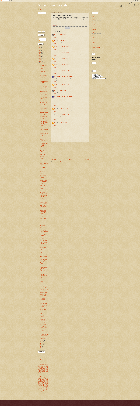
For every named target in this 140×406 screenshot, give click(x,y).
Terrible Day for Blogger (43, 286)
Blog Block (41, 63)
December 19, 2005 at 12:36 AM (63, 40)
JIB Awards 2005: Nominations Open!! (43, 226)
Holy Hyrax (40, 368)
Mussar (42, 381)
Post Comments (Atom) (59, 161)
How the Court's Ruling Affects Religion (43, 116)
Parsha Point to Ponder (44, 383)
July (41, 346)
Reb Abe (39, 386)
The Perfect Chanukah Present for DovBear (43, 200)
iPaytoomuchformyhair (96, 47)
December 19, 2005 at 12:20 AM (62, 34)
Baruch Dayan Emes (43, 94)
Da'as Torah (40, 360)
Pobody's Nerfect (45, 384)
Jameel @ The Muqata (58, 76)
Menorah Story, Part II (43, 90)
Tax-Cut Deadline (42, 252)
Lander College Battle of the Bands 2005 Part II (44, 106)
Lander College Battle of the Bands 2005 (44, 113)
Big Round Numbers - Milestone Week (43, 301)
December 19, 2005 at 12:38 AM (64, 46)
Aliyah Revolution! (43, 104)
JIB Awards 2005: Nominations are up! (43, 73)
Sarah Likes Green (96, 39)
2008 (40, 56)
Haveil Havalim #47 (43, 309)
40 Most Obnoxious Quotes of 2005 (43, 211)
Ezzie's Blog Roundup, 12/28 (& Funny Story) (44, 86)
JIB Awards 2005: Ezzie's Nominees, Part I (44, 206)
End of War (42, 118)
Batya (55, 34)
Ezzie (55, 40)
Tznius (42, 393)
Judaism (44, 376)
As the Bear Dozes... (43, 77)
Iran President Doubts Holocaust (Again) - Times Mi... (43, 203)
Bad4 (93, 16)
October (41, 341)
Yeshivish (46, 395)
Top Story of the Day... (43, 179)
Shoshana (44, 389)
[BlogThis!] (66, 28)
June (41, 347)
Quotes (44, 385)
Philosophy (39, 384)
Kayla (39, 377)
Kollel (47, 377)
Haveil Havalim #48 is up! (44, 227)
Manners (39, 379)
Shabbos (46, 388)
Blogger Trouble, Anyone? (44, 129)
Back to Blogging (42, 338)
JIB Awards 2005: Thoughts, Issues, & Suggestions (43, 193)
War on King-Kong (43, 175)
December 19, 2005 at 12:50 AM (64, 52)
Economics (40, 361)
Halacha (47, 366)
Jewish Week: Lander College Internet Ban (43, 181)
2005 (40, 61)
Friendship (40, 364)
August (41, 344)
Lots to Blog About (43, 135)
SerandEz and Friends (52, 5)
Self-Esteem (44, 387)
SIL (41, 386)
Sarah (45, 386)
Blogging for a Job (43, 158)
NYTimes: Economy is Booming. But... (43, 332)
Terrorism (42, 391)
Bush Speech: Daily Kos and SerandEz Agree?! (44, 335)
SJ (43, 386)
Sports (44, 390)
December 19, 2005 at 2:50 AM (64, 84)
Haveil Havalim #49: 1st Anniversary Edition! (44, 161)
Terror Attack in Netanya (44, 287)
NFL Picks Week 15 (43, 171)
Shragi (47, 389)
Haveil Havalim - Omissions (42, 155)
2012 (40, 50)
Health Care (46, 367)
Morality (44, 380)
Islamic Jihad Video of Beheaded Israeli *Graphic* (43, 330)
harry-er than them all (96, 45)
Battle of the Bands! (43, 114)
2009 (40, 55)
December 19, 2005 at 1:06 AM (64, 70)
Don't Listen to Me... (43, 152)
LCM (42, 378)
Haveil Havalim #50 (43, 110)
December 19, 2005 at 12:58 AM (64, 64)
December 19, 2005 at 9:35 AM (64, 114)
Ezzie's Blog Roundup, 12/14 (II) (43, 188)
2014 (40, 47)
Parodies (39, 383)
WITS (45, 393)
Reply (55, 37)
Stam (47, 390)
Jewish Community (43, 372)
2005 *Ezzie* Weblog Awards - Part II (43, 295)
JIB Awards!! (42, 251)
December (42, 62)
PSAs (43, 382)
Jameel (47, 371)
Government (40, 366)
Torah (39, 393)
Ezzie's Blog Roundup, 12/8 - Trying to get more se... (43, 260)
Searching (41, 159)
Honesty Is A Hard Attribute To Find (43, 265)
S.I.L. (93, 35)
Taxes (39, 391)
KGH (47, 376)
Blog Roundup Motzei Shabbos (43, 311)
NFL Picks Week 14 (43, 229)
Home (41, 9)
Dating (43, 360)
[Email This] (65, 28)
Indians (47, 370)
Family (47, 363)
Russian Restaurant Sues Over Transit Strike (44, 127)
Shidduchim (40, 389)
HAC (44, 366)
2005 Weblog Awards (43, 297)
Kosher (39, 378)
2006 (40, 59)
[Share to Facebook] (68, 28)
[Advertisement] (70, 150)
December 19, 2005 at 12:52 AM (64, 58)
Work (47, 394)
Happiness (40, 367)
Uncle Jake (42, 156)
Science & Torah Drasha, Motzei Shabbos (44, 245)
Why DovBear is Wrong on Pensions (43, 131)
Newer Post (53, 159)
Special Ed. (40, 390)
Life (47, 378)
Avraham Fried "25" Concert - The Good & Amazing (44, 235)
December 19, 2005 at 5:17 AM (67, 96)
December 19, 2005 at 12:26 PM (63, 122)
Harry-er (43, 367)
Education (46, 361)
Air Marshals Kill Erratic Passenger (44, 268)
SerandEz (40, 388)
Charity (39, 359)
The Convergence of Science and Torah (43, 324)
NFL (44, 381)
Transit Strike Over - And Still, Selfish (44, 134)
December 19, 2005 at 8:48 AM (63, 108)
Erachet (39, 363)
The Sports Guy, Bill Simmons (43, 272)
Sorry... (41, 313)
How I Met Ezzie (46, 369)
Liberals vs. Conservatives (42, 270)
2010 (40, 53)
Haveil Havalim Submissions (42, 220)
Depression (46, 360)
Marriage (43, 379)
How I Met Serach (41, 370)
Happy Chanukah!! (43, 96)
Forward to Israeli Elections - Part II (43, 320)
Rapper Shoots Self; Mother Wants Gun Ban (44, 284)
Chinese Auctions (43, 71)
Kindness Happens (43, 377)
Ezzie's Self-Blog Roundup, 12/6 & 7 (43, 275)
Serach (47, 387)
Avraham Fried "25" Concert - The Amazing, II (44, 231)
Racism (47, 385)
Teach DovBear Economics (42, 146)
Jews (42, 376)
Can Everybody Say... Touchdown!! (43, 299)
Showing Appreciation (43, 336)
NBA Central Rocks (43, 247)
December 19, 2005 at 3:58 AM (61, 90)
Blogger (83, 403)
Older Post (87, 159)
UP (56, 25)
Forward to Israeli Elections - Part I (43, 322)
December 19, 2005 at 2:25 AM (67, 76)
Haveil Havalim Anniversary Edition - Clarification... (43, 166)
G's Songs (45, 364)
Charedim (46, 358)
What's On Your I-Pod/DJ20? (43, 282)
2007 (40, 58)
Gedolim (47, 365)
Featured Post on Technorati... (43, 177)
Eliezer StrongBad (45, 362)
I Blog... (41, 88)
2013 (40, 49)
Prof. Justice (40, 385)
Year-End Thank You (43, 93)
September (42, 343)
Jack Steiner (56, 46)
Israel (43, 371)
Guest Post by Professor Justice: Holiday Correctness (44, 290)
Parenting (46, 382)
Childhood (43, 359)
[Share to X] (67, 28)
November (42, 340)
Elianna (39, 362)
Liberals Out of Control (43, 256)
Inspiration (40, 371)
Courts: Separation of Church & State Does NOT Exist (44, 122)
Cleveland (46, 359)
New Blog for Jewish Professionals (43, 76)
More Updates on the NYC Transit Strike (44, 140)
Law (45, 378)
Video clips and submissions (42, 84)
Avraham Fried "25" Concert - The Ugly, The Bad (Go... (43, 238)
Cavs (41, 358)
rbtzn (93, 50)
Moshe (39, 381)
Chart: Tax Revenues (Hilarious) (43, 243)
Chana (44, 358)
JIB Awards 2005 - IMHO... (43, 169)
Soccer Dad (56, 58)
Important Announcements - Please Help (44, 173)
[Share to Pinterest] (69, 28)
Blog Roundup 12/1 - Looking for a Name (43, 327)
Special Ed (94, 42)
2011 (40, 52)
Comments (41, 40)
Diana (93, 19)
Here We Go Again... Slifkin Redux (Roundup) (43, 315)
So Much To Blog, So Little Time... (43, 196)
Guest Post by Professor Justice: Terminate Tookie (44, 216)
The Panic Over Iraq (43, 218)
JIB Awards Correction (43, 91)
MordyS (47, 380)
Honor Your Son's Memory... (43, 185)
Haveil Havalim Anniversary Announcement (43, 223)
